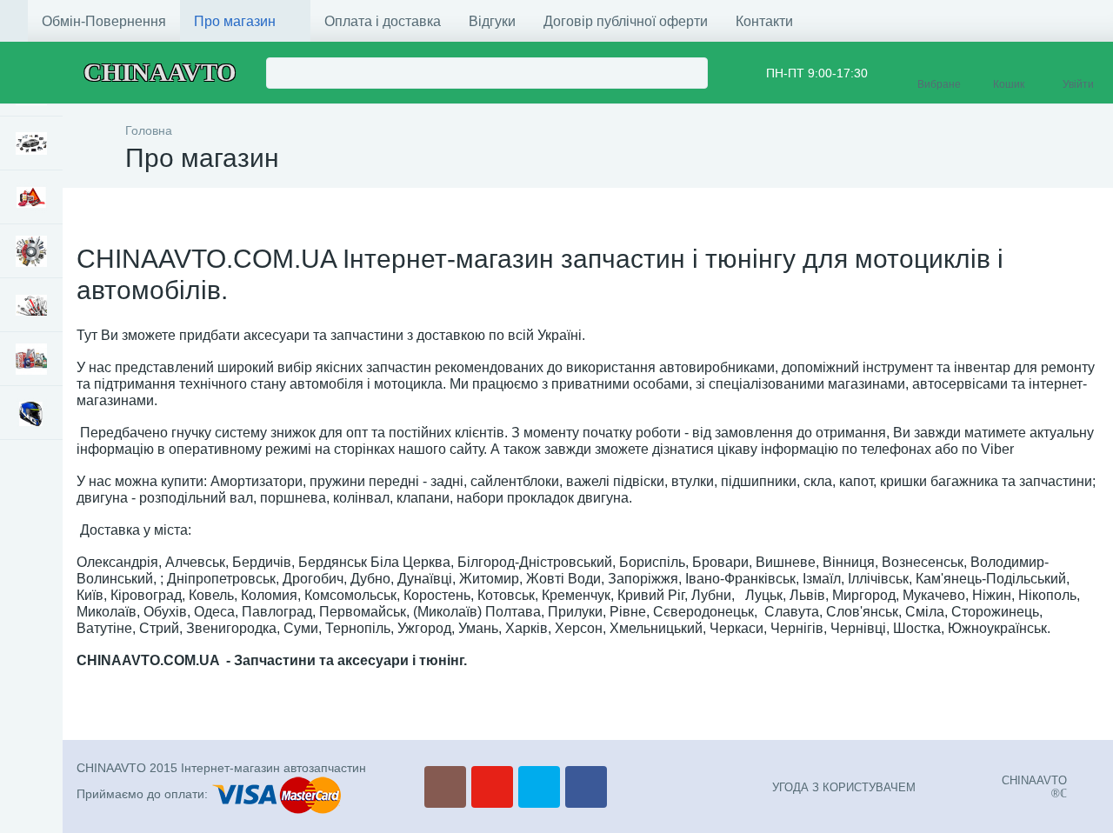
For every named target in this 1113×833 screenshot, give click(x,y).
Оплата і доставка (382, 21)
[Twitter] (539, 787)
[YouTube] (492, 787)
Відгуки (492, 21)
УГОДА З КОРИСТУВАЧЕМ (844, 787)
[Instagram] (445, 787)
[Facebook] (586, 787)
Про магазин (235, 21)
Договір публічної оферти (625, 21)
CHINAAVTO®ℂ (1034, 787)
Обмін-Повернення (104, 21)
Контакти (764, 21)
